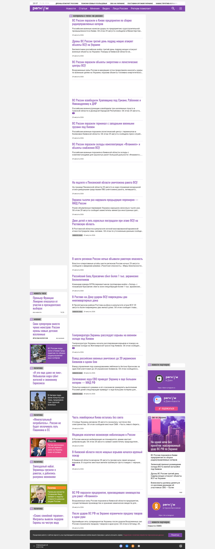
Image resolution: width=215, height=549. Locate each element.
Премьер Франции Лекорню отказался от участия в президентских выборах (47, 303)
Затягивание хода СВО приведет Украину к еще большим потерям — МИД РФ (104, 381)
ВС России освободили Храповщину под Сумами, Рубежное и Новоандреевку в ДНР (106, 102)
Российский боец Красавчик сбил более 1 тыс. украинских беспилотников (105, 278)
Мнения (95, 8)
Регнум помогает (141, 8)
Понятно (175, 535)
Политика (52, 487)
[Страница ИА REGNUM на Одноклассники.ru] (132, 546)
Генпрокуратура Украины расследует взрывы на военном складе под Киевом (104, 337)
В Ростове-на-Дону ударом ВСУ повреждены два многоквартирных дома (99, 298)
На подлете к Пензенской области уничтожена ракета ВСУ (104, 182)
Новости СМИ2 (155, 526)
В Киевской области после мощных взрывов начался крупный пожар (107, 453)
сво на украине (159, 417)
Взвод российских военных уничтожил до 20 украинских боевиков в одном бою (104, 360)
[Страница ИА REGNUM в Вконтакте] (126, 546)
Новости (71, 8)
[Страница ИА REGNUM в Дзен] (138, 546)
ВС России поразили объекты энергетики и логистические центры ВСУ (105, 64)
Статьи (83, 8)
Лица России (120, 8)
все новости (37, 312)
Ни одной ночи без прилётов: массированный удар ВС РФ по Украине (165, 445)
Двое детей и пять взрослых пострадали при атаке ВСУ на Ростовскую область (105, 222)
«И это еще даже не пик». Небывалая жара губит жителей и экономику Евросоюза (47, 378)
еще (180, 492)
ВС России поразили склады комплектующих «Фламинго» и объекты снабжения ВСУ (106, 146)
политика (38, 368)
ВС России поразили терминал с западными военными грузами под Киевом (103, 125)
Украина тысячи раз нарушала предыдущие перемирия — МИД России (105, 201)
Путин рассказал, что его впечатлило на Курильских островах (56, 448)
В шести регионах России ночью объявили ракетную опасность (107, 258)
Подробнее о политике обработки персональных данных (143, 535)
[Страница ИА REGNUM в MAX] (120, 546)
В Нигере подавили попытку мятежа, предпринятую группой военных (56, 400)
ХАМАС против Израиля (166, 3)
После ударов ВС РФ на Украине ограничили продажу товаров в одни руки (107, 515)
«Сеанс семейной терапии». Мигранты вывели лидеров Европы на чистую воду (48, 519)
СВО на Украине (117, 3)
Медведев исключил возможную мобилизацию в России (103, 434)
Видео (106, 8)
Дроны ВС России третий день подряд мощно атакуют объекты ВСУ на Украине (102, 43)
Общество (52, 440)
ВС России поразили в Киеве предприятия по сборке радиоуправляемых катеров (56, 353)
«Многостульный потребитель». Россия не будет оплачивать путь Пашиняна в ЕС (47, 424)
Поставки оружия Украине (140, 3)
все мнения (60, 338)
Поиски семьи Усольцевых (94, 3)
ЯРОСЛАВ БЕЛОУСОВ (40, 338)
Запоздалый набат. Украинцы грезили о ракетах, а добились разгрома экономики (44, 471)
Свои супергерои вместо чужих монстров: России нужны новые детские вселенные (46, 329)
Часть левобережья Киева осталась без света (97, 417)
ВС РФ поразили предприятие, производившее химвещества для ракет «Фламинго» (106, 494)
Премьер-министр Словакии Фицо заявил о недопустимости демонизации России (56, 497)
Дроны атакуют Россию (67, 3)
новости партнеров (160, 364)
